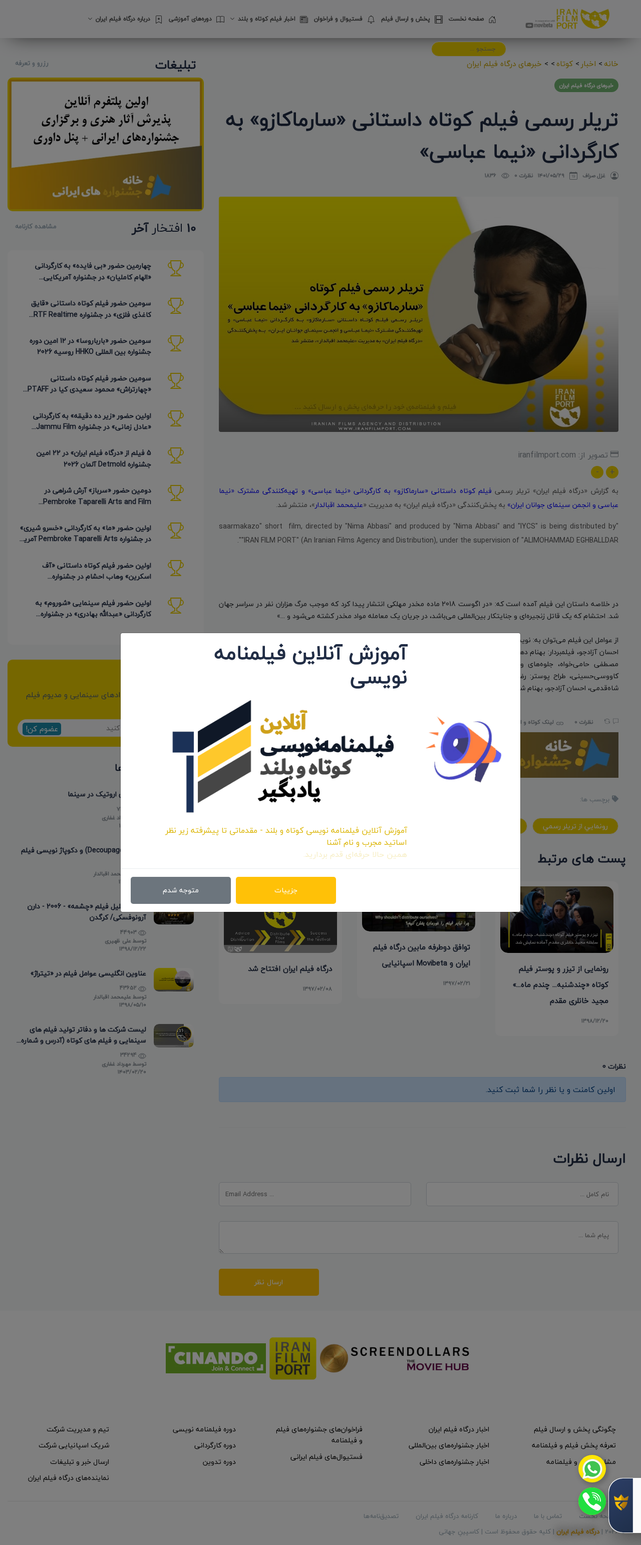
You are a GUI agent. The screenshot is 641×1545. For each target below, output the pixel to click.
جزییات (285, 890)
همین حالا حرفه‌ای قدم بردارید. (355, 854)
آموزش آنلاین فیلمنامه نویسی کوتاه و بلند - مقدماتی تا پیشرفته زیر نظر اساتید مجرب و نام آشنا (286, 836)
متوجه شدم (181, 890)
